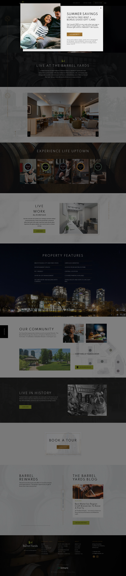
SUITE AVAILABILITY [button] (75, 34)
